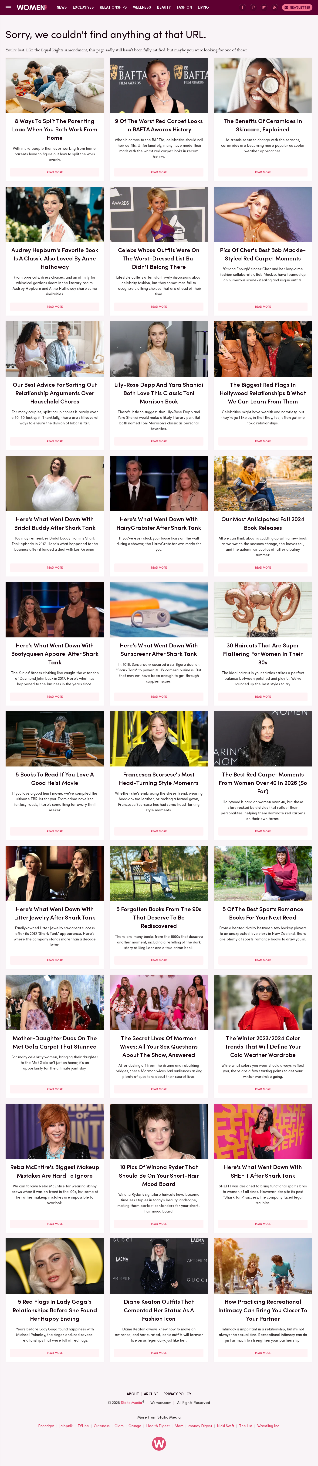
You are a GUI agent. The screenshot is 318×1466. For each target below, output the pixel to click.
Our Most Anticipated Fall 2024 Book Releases (262, 523)
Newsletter (300, 7)
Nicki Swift (225, 1426)
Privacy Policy (177, 1394)
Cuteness (102, 1426)
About (133, 1394)
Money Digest (200, 1426)
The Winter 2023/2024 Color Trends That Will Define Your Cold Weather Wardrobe (263, 1047)
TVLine (83, 1426)
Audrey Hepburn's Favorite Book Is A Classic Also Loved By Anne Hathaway (54, 258)
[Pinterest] (253, 7)
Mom (179, 1426)
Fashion (184, 7)
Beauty (164, 7)
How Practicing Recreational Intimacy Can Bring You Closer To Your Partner (262, 1310)
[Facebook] (242, 7)
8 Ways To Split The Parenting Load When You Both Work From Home (55, 129)
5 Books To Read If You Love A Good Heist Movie (55, 778)
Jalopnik (66, 1426)
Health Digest (158, 1426)
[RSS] (274, 7)
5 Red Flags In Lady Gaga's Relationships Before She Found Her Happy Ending (55, 1310)
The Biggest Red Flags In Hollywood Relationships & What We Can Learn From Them (263, 393)
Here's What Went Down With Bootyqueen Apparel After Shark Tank (54, 654)
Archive (151, 1394)
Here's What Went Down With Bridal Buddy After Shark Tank (54, 523)
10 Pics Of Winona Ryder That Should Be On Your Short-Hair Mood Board (159, 1175)
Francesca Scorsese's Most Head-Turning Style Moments (159, 778)
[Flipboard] (263, 7)
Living (203, 7)
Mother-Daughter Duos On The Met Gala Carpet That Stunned (55, 1042)
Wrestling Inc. (268, 1426)
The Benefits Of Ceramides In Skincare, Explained (262, 125)
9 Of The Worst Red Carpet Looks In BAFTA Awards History (159, 125)
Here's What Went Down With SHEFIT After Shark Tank (263, 1171)
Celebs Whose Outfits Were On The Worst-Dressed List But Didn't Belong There (159, 258)
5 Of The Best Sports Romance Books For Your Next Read (263, 913)
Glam (119, 1426)
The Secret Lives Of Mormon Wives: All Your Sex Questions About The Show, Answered (159, 1047)
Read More (55, 172)
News (62, 7)
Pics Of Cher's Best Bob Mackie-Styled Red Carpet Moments (263, 254)
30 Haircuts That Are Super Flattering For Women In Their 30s (263, 654)
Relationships (113, 7)
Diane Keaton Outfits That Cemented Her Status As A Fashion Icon (159, 1310)
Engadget (46, 1426)
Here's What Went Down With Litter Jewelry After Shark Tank (54, 913)
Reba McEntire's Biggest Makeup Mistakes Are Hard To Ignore (54, 1171)
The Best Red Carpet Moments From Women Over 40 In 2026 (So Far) (263, 783)
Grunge (135, 1426)
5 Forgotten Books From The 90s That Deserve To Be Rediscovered (158, 918)
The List (245, 1426)
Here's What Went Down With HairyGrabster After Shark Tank (158, 523)
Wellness (142, 7)
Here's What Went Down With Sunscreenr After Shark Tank (159, 649)
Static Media (131, 1402)
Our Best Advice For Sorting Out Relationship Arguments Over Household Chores (55, 393)
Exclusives (83, 7)
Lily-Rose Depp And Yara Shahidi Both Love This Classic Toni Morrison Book (158, 393)
